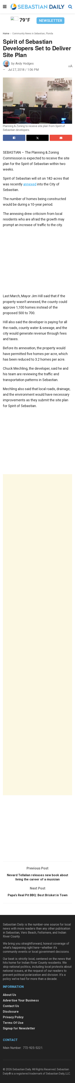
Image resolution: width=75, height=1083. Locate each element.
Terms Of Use (13, 1023)
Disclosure (11, 1011)
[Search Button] (70, 6)
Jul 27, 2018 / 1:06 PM (23, 70)
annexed (29, 184)
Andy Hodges (24, 63)
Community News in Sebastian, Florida (32, 33)
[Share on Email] (61, 138)
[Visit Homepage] (37, 6)
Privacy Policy (13, 1017)
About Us (9, 995)
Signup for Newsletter (19, 1028)
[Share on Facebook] (14, 138)
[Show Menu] (5, 6)
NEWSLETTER (50, 20)
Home (6, 33)
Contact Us (11, 1006)
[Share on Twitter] (37, 138)
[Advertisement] (37, 634)
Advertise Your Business (21, 1000)
